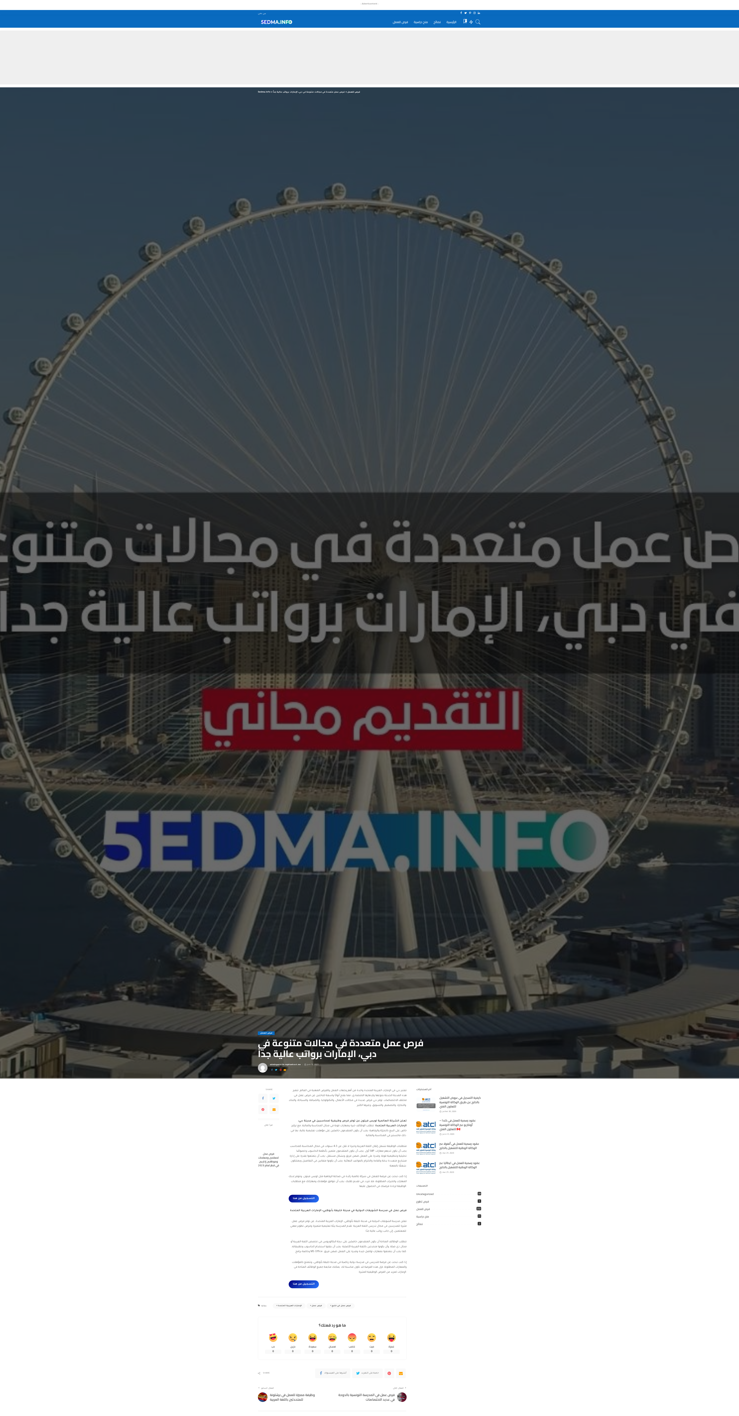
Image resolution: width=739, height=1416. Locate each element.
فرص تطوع (422, 1201)
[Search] (478, 22)
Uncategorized (425, 1193)
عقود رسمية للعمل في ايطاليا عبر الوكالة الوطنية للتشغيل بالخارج (459, 1165)
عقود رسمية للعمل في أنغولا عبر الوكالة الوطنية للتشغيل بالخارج (459, 1146)
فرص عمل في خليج (341, 1306)
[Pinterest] (470, 13)
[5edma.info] (276, 22)
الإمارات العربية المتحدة (290, 1306)
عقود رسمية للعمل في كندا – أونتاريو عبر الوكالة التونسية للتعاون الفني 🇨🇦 (457, 1125)
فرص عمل (317, 1306)
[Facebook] (461, 13)
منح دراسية (422, 1216)
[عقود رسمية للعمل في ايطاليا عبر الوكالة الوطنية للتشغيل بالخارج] (426, 1168)
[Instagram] (474, 13)
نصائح (419, 1223)
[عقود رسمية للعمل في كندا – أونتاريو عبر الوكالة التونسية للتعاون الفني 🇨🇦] (426, 1127)
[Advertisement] (369, 57)
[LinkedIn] (479, 13)
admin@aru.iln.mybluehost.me (285, 1065)
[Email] (285, 1070)
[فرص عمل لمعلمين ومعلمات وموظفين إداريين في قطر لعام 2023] (268, 1140)
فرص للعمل (266, 1033)
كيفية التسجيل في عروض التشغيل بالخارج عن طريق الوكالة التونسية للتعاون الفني (460, 1102)
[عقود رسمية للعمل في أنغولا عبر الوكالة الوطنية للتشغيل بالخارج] (426, 1148)
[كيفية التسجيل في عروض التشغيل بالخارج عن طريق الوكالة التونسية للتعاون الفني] (426, 1104)
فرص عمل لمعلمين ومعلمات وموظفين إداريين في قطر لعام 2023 (268, 1159)
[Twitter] (465, 13)
